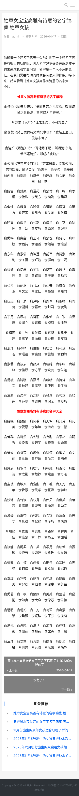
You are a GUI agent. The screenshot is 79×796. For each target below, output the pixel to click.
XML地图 (39, 789)
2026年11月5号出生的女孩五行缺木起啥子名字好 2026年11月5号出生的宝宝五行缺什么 (42, 739)
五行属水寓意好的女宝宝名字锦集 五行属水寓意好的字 (42, 722)
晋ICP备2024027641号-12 (62, 785)
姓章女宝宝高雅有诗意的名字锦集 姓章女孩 (42, 713)
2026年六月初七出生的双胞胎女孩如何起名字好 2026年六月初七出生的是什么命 (42, 747)
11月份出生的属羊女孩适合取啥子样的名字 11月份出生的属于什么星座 (42, 730)
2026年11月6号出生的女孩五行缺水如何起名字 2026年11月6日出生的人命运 (42, 756)
